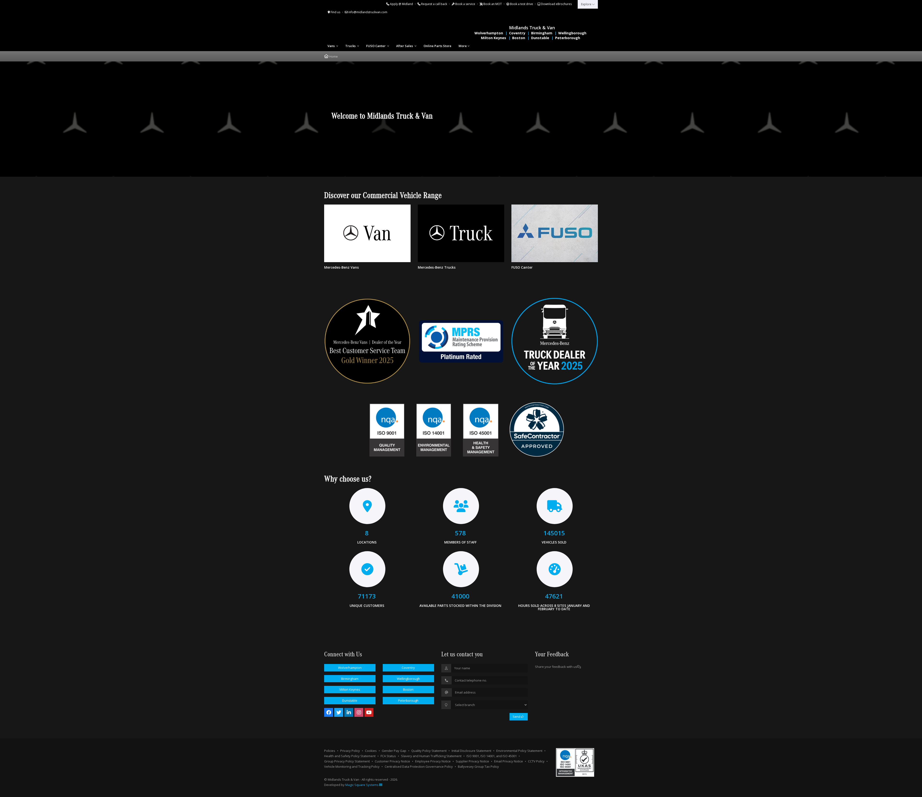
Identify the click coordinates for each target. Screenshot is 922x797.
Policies (329, 751)
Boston (518, 38)
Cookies (371, 751)
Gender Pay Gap (394, 751)
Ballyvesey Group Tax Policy (478, 766)
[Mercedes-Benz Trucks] (461, 233)
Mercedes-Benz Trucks (436, 267)
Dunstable (540, 38)
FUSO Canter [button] (376, 46)
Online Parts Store (437, 46)
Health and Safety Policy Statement (350, 756)
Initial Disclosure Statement (471, 751)
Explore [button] (586, 4)
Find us (335, 12)
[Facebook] (328, 712)
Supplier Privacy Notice (472, 761)
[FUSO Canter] (554, 233)
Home (333, 56)
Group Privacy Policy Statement (347, 761)
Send (517, 716)
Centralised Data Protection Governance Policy (419, 766)
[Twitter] (338, 712)
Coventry (517, 33)
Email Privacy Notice (508, 761)
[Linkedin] (348, 712)
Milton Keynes (493, 38)
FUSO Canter (522, 267)
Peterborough (567, 38)
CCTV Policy (536, 761)
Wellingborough (572, 33)
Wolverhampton (488, 33)
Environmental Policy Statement (519, 751)
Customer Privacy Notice (392, 761)
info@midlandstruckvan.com (367, 12)
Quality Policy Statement (429, 751)
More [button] (463, 46)
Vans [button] (331, 46)
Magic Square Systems (362, 785)
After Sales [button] (405, 46)
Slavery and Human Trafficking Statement (431, 756)
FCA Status (388, 756)
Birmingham (541, 33)
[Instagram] (358, 712)
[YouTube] (368, 712)
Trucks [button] (350, 46)
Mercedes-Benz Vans (341, 267)
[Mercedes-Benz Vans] (367, 233)
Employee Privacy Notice (433, 761)
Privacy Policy (350, 751)
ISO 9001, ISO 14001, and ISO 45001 (492, 756)
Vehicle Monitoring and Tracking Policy (352, 766)
